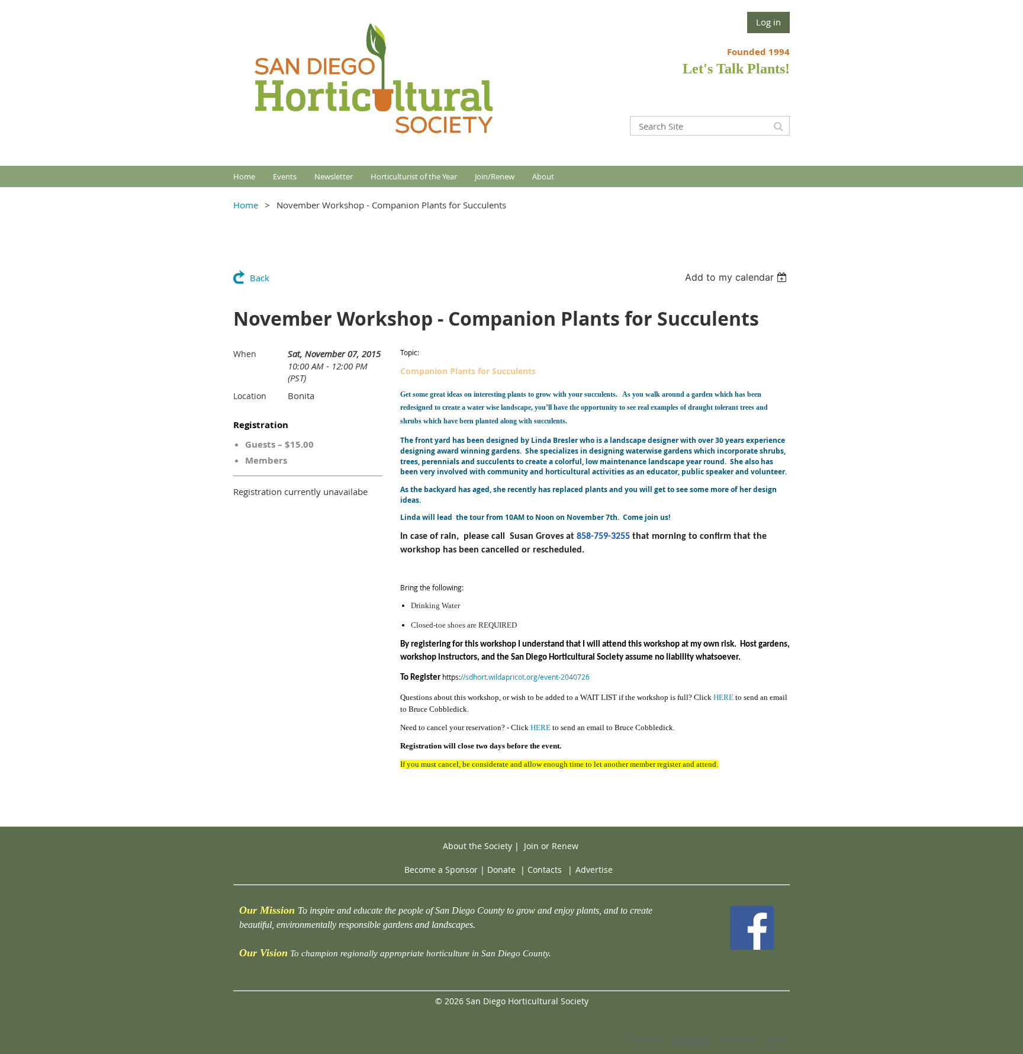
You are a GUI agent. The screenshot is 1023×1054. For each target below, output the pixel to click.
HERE (723, 697)
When (244, 353)
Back (259, 278)
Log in (768, 22)
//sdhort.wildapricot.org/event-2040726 (525, 677)
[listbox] (737, 277)
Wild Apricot (692, 1040)
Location (249, 395)
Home (245, 205)
